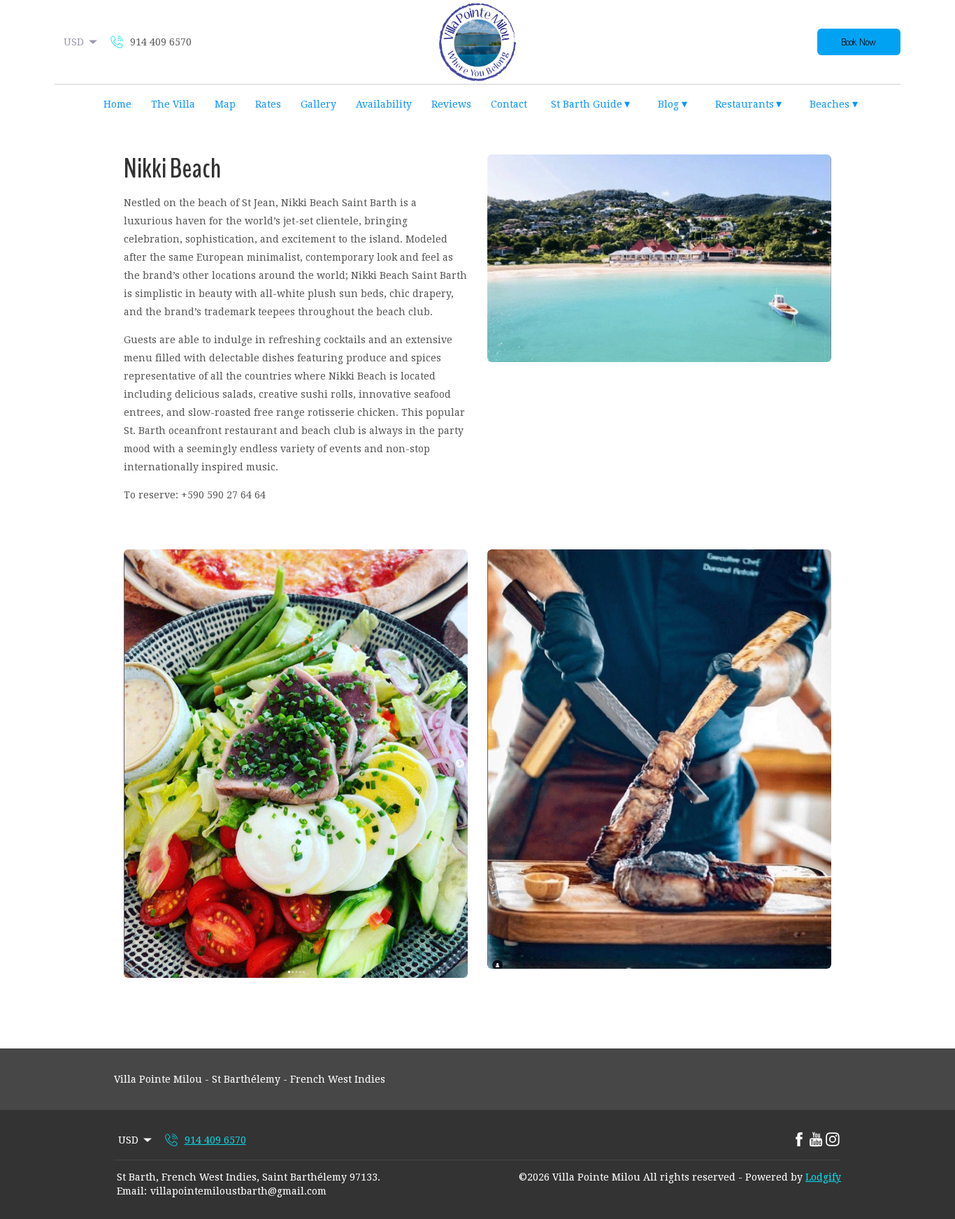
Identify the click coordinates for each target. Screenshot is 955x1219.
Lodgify (823, 1177)
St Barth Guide (591, 103)
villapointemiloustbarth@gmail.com (238, 1191)
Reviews (451, 104)
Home (117, 104)
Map (225, 104)
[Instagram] (832, 1140)
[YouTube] (815, 1140)
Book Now (859, 42)
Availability (384, 104)
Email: (132, 1191)
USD (74, 42)
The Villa (173, 104)
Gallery (318, 104)
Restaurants (748, 103)
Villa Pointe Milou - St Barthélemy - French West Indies (249, 1079)
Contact (509, 104)
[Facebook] (799, 1140)
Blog (672, 103)
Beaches (834, 103)
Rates (268, 104)
